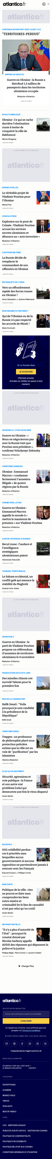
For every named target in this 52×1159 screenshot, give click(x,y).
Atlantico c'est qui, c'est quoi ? (17, 1066)
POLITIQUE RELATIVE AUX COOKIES (18, 1147)
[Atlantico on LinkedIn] (30, 1043)
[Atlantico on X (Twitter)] (14, 1043)
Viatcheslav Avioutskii (11, 560)
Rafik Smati (6, 720)
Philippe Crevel (24, 873)
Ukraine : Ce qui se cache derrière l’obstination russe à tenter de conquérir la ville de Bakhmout (17, 127)
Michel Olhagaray (9, 139)
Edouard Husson (9, 873)
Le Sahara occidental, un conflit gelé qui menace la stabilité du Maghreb (18, 580)
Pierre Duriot (20, 953)
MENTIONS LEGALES (16, 1125)
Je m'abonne (26, 371)
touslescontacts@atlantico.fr (26, 1051)
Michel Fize (6, 205)
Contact (32, 1068)
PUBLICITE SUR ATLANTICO (14, 1130)
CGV (5, 1125)
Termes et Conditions (31, 1030)
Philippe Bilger (8, 953)
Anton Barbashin (9, 299)
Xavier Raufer (7, 796)
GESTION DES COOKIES (37, 1130)
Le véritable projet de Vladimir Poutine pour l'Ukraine (16, 196)
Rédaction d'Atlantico (26, 96)
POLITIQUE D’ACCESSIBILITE (14, 1141)
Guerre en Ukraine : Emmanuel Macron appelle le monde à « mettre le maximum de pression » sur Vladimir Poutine (22, 515)
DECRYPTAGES (9, 1084)
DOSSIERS (7, 1090)
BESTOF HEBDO (9, 1111)
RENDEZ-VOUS (9, 1095)
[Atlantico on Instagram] (38, 1044)
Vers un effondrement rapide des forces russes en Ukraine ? (17, 291)
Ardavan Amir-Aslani (10, 588)
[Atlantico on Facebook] (22, 1043)
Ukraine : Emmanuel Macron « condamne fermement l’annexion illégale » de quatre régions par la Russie (16, 479)
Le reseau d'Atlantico (12, 1068)
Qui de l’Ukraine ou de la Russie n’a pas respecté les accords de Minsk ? (17, 320)
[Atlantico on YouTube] (45, 1044)
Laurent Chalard (34, 953)
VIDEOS (6, 1101)
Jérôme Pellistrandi (26, 299)
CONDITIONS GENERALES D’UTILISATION (20, 1152)
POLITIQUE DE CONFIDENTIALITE (17, 1136)
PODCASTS (7, 1106)
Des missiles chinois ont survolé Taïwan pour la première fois (17, 682)
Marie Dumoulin (8, 328)
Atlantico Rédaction (10, 760)
